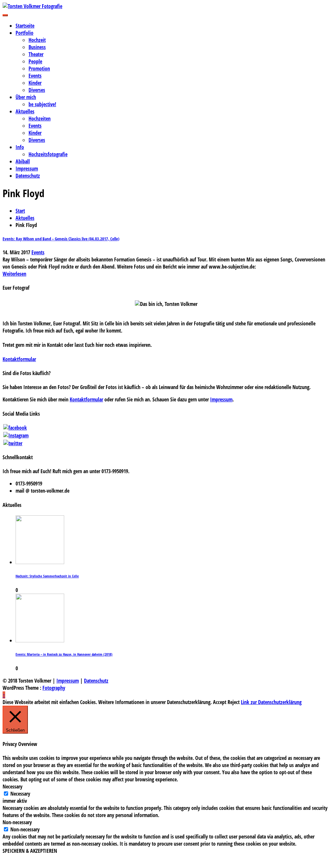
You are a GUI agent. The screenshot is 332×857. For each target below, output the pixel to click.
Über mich (26, 97)
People (35, 61)
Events (35, 75)
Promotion (39, 68)
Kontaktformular (19, 359)
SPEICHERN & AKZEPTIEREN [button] (30, 850)
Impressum (27, 168)
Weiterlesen (14, 273)
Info (20, 147)
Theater (36, 54)
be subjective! (42, 104)
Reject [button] (234, 702)
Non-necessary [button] (17, 822)
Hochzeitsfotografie (48, 154)
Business (37, 47)
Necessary (20, 793)
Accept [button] (219, 702)
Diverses (37, 90)
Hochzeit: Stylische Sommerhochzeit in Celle (47, 576)
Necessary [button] (12, 786)
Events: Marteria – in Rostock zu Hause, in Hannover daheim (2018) (64, 654)
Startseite (25, 25)
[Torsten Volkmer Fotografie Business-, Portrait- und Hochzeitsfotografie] (166, 6)
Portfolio (24, 32)
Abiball (23, 161)
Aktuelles (25, 111)
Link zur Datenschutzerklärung (271, 702)
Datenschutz (28, 175)
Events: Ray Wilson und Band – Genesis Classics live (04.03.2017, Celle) (61, 239)
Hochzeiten (40, 118)
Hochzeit (37, 40)
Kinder (35, 82)
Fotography (53, 687)
